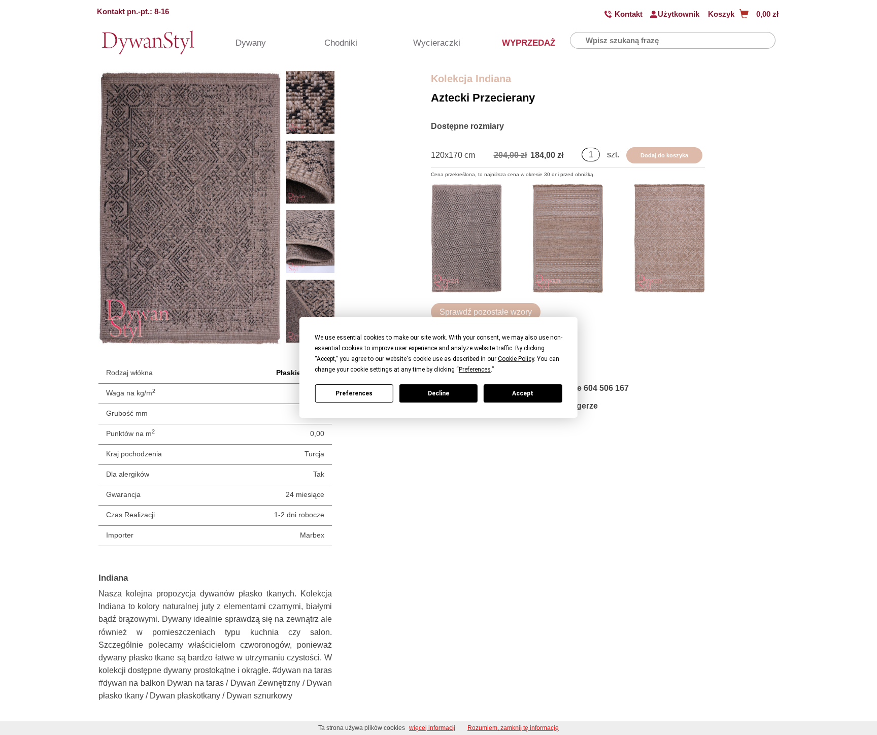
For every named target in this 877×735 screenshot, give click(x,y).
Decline (438, 393)
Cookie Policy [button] (516, 358)
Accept (522, 393)
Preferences (354, 393)
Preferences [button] (475, 369)
